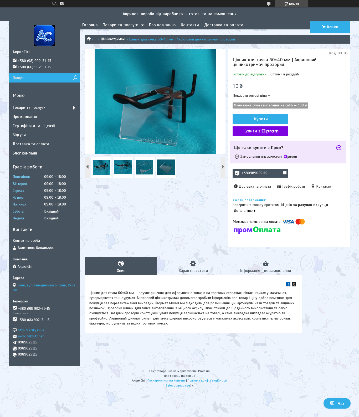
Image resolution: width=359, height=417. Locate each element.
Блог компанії (25, 153)
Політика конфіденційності (207, 380)
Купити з (251, 131)
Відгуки (19, 134)
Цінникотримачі (113, 39)
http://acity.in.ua (31, 330)
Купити (261, 119)
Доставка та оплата (223, 25)
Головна (90, 25)
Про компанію (162, 25)
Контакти (190, 25)
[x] (294, 285)
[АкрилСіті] (44, 35)
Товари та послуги (121, 25)
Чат (341, 403)
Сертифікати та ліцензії (34, 125)
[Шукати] (75, 78)
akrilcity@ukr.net (31, 336)
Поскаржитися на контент (166, 380)
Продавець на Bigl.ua (179, 376)
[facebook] (288, 285)
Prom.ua (204, 371)
